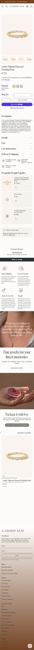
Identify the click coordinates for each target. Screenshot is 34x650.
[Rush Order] (7, 200)
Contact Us (5, 634)
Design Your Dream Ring (9, 573)
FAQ (3, 143)
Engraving (5, 593)
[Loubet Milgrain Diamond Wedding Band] (17, 456)
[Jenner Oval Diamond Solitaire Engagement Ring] (7, 183)
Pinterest (5, 644)
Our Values (5, 590)
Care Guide (5, 619)
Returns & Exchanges (9, 612)
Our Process (6, 586)
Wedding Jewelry (7, 570)
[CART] (31, 6)
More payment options (17, 108)
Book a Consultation (8, 625)
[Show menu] (2, 6)
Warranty (4, 631)
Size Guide (5, 628)
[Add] (15, 187)
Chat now (12, 235)
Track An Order (7, 615)
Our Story (5, 583)
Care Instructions (9, 148)
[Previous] (2, 2)
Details (5, 137)
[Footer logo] (13, 531)
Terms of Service (11, 559)
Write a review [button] (17, 259)
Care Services (6, 622)
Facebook (5, 648)
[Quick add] (3, 476)
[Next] (31, 2)
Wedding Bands (7, 567)
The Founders (6, 580)
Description (7, 116)
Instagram (5, 641)
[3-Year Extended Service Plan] (7, 216)
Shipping (4, 609)
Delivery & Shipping (10, 154)
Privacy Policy (6, 596)
